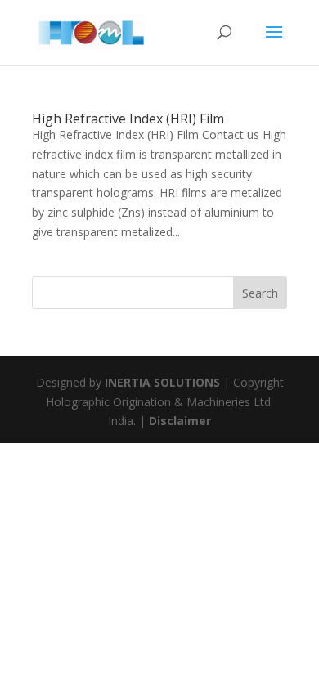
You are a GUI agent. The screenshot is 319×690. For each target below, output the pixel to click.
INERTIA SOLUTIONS (162, 382)
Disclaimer (180, 420)
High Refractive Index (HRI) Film (128, 119)
